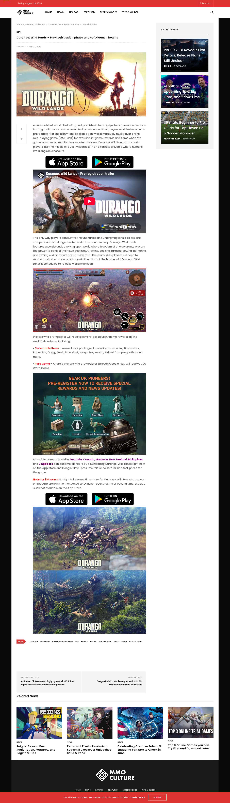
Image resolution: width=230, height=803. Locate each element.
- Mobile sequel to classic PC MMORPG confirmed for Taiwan (119, 683)
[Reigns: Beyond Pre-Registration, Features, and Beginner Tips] (39, 723)
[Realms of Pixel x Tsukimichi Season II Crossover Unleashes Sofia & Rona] (89, 723)
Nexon (93, 642)
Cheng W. (169, 102)
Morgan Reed (172, 138)
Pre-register (105, 642)
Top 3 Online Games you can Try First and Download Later (188, 746)
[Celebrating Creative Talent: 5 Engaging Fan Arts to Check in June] (140, 723)
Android (33, 642)
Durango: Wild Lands (62, 642)
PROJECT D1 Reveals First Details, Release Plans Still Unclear (184, 55)
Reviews (73, 12)
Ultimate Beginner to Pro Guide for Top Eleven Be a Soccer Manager (184, 128)
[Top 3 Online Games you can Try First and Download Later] (190, 722)
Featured (89, 12)
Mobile (84, 642)
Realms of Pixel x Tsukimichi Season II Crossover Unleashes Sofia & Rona (89, 749)
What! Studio (135, 642)
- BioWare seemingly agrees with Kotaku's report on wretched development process (47, 683)
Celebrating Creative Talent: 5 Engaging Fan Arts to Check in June (139, 749)
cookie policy (137, 797)
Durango (45, 642)
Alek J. (167, 66)
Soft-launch (120, 642)
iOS (77, 642)
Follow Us (204, 3)
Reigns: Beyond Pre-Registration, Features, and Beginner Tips (36, 749)
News (60, 12)
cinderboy (21, 46)
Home (48, 12)
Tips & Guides (130, 12)
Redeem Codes (108, 12)
